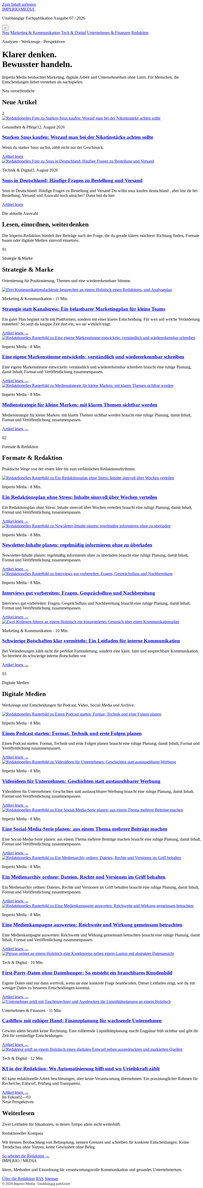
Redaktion (140, 32)
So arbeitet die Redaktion (25, 1156)
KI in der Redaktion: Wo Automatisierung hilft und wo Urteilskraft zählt (81, 1068)
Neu (5, 32)
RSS (40, 1178)
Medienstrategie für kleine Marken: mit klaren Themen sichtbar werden (79, 405)
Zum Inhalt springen (19, 4)
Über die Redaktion (18, 1178)
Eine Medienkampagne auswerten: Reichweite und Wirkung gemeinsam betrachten (92, 924)
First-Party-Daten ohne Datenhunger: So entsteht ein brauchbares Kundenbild (87, 973)
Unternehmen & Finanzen (108, 32)
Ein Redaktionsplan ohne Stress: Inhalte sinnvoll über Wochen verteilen (79, 497)
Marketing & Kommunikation (35, 32)
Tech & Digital (73, 32)
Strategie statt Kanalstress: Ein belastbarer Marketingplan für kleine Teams (83, 309)
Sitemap (51, 1178)
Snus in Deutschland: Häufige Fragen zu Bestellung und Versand (72, 180)
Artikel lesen (12, 156)
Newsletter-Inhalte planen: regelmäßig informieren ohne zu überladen (77, 545)
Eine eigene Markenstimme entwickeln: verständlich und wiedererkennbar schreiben (93, 356)
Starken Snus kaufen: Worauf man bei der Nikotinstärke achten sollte (77, 137)
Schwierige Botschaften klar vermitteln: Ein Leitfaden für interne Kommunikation (91, 640)
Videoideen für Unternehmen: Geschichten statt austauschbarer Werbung (81, 781)
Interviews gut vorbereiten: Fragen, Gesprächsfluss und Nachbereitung (78, 593)
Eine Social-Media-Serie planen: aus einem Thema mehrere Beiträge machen (84, 829)
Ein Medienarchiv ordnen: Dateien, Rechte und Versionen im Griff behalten (83, 877)
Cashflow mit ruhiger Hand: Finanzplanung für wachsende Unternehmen (82, 1020)
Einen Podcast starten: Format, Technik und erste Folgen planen (72, 733)
